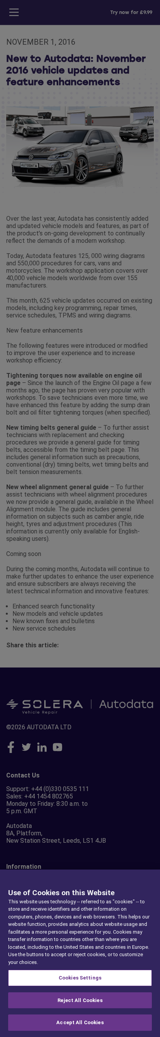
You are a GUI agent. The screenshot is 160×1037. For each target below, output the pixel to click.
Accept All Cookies (79, 1022)
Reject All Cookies (79, 1000)
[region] (80, 953)
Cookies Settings (80, 978)
